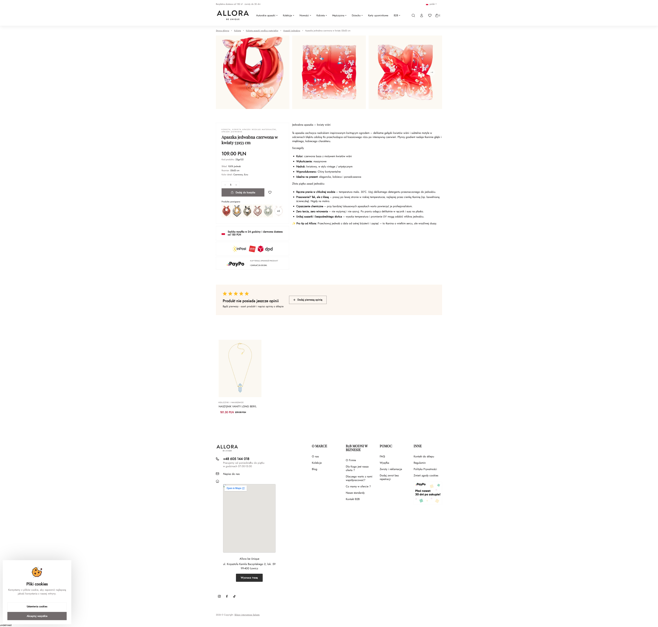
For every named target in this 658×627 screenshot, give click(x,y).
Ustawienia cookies (37, 606)
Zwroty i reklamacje (391, 469)
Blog (314, 469)
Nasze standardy (355, 493)
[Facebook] (226, 596)
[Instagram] (219, 596)
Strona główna (222, 30)
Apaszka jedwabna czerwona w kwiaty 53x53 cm (327, 30)
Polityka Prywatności (425, 469)
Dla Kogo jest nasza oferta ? (357, 468)
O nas (315, 456)
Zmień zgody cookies (426, 475)
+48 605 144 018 (236, 458)
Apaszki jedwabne (291, 30)
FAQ (382, 456)
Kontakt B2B (353, 499)
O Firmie (351, 460)
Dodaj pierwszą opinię (309, 300)
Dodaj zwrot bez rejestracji (389, 477)
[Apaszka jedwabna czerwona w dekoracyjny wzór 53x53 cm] (226, 210)
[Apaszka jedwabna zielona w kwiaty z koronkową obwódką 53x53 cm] (247, 210)
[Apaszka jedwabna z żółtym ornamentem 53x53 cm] (237, 210)
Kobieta (237, 30)
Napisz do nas (231, 474)
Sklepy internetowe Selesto (247, 614)
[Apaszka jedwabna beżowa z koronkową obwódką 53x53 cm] (258, 210)
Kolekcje (317, 463)
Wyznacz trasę (249, 578)
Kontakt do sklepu (424, 456)
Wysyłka (384, 463)
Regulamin (420, 463)
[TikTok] (234, 596)
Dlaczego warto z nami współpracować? (359, 478)
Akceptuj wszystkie (37, 616)
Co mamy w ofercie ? (358, 486)
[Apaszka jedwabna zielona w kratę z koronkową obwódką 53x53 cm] (268, 210)
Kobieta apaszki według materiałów (262, 30)
